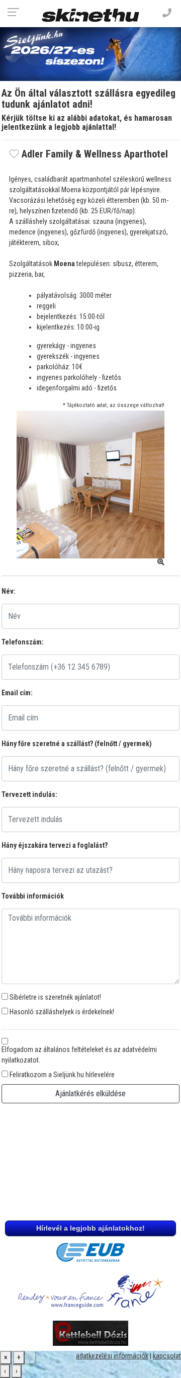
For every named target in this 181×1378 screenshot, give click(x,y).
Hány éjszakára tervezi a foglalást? (55, 845)
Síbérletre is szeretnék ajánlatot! (55, 997)
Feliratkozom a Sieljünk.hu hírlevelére (62, 1075)
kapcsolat (167, 1356)
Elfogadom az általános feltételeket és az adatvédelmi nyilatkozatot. (79, 1054)
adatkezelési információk (112, 1356)
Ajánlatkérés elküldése (90, 1093)
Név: (9, 591)
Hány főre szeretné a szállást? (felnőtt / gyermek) (77, 744)
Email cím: (17, 693)
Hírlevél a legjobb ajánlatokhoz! (90, 1228)
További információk (33, 896)
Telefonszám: (23, 642)
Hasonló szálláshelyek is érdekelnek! (62, 1012)
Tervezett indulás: (29, 794)
